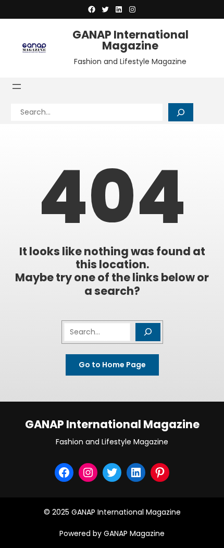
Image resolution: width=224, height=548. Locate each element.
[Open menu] (16, 86)
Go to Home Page (112, 364)
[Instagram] (132, 9)
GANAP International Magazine (130, 40)
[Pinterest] (160, 472)
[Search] (180, 112)
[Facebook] (92, 9)
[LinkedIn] (119, 9)
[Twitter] (105, 9)
